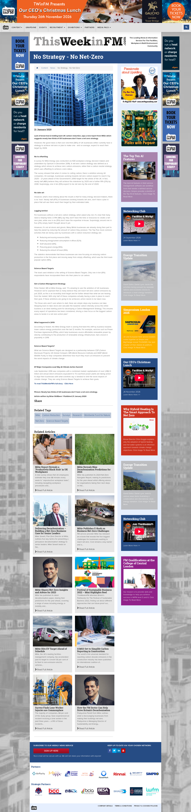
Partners (89, 27)
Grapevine (31, 27)
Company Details (105, 806)
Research (77, 415)
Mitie (38, 415)
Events (43, 27)
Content (16, 27)
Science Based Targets (57, 421)
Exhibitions (74, 27)
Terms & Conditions (123, 806)
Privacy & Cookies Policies (146, 806)
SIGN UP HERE (51, 750)
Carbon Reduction (51, 415)
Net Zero (40, 421)
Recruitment (57, 27)
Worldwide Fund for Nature (97, 415)
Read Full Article (45, 490)
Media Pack (103, 27)
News (52, 68)
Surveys (66, 415)
